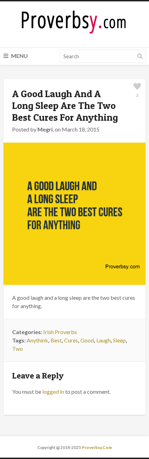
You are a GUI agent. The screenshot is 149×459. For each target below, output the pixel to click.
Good (87, 340)
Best (56, 340)
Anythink (37, 340)
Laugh (103, 340)
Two (17, 348)
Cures (71, 340)
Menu (19, 55)
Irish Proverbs (60, 332)
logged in (53, 391)
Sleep (119, 340)
